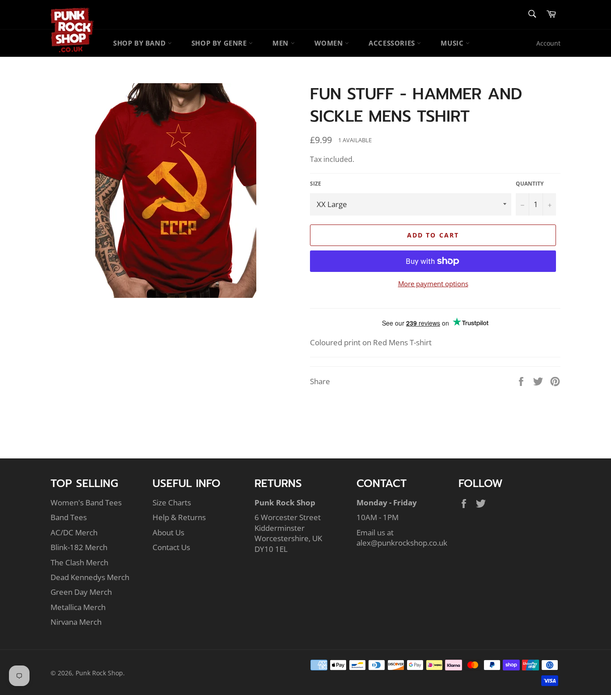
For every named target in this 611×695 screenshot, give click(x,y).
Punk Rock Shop (99, 673)
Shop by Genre (220, 42)
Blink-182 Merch (79, 547)
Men (281, 42)
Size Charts (172, 502)
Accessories (393, 42)
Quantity (529, 183)
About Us (168, 532)
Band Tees (69, 517)
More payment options (433, 283)
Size (315, 183)
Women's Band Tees (86, 502)
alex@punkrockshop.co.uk (401, 543)
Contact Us (171, 547)
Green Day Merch (81, 592)
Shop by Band (140, 42)
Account (548, 43)
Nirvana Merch (76, 622)
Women (329, 42)
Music (453, 42)
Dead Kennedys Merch (90, 577)
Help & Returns (179, 517)
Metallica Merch (78, 607)
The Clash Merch (79, 562)
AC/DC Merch (74, 532)
